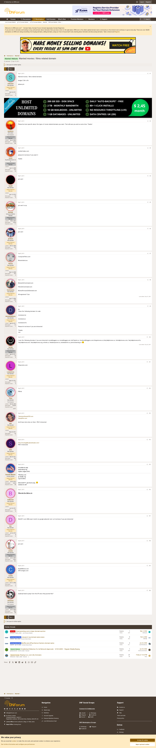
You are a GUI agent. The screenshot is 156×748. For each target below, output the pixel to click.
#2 (150, 121)
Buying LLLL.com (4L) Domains (30, 655)
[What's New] (141, 19)
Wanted (45, 22)
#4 (150, 176)
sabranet (8, 61)
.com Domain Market (10, 22)
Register (117, 32)
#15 (150, 464)
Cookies (8, 698)
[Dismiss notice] (150, 27)
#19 (150, 565)
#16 (150, 489)
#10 (150, 337)
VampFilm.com (22, 418)
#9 (150, 306)
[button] (137, 2)
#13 (150, 413)
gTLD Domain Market (22, 22)
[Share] (148, 73)
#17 (150, 516)
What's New (62, 19)
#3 (150, 148)
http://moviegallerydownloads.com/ (28, 443)
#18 (150, 540)
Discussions (27, 19)
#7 (150, 253)
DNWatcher (13, 656)
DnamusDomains (142, 650)
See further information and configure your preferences (18, 744)
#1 (150, 73)
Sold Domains (50, 19)
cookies (14, 741)
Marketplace (39, 19)
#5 (150, 202)
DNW (11, 639)
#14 (150, 439)
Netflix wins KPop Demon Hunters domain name (38, 643)
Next (10, 69)
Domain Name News (26, 639)
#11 (150, 362)
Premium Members (77, 19)
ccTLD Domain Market (35, 22)
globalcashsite (13, 650)
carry (146, 656)
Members (91, 19)
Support (104, 19)
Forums (13, 19)
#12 (150, 388)
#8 (150, 279)
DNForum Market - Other (54, 22)
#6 (150, 228)
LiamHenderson (143, 644)
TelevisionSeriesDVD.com (25, 416)
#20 (150, 590)
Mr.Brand (12, 633)
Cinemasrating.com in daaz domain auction (30, 631)
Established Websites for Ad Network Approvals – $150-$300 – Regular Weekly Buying (50, 649)
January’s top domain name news (33, 637)
